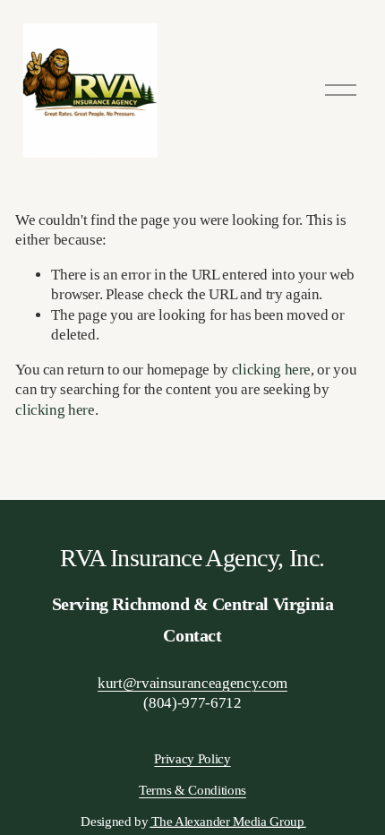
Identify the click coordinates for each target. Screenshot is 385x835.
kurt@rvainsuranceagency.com (192, 683)
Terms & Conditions (192, 790)
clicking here (272, 369)
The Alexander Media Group (227, 821)
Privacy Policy (192, 759)
